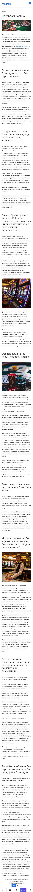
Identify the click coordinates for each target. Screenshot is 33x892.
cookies (15, 879)
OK (14, 886)
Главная (4, 11)
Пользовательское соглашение (16, 883)
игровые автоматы (22, 46)
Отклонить (19, 886)
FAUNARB (6, 4)
